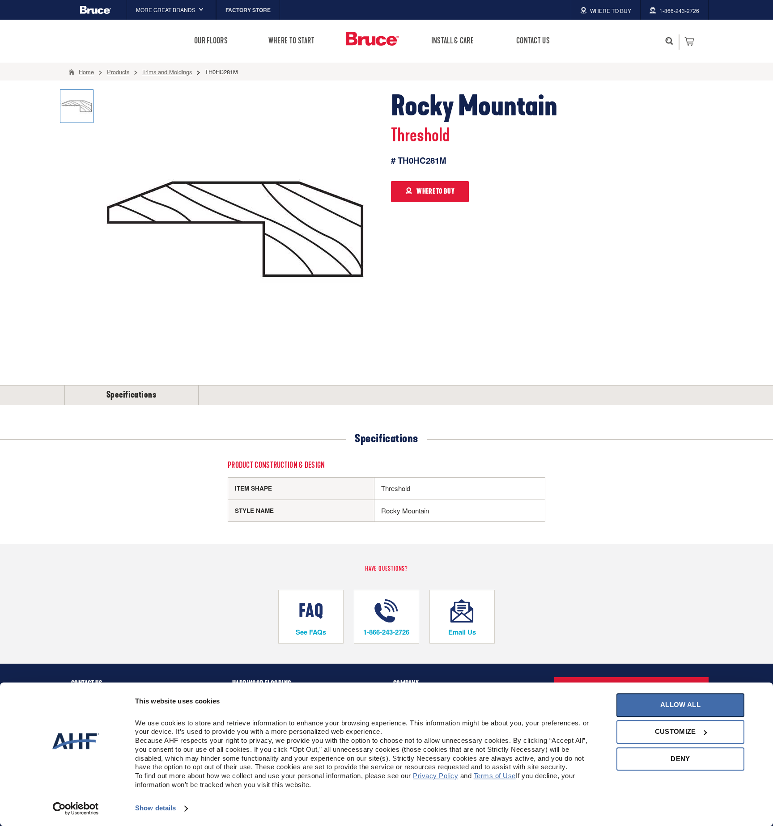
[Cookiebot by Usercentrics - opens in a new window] (76, 808)
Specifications (131, 395)
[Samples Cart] (689, 41)
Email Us (462, 632)
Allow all (680, 704)
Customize (675, 732)
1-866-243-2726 (386, 632)
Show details (155, 808)
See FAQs (311, 632)
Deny (680, 758)
